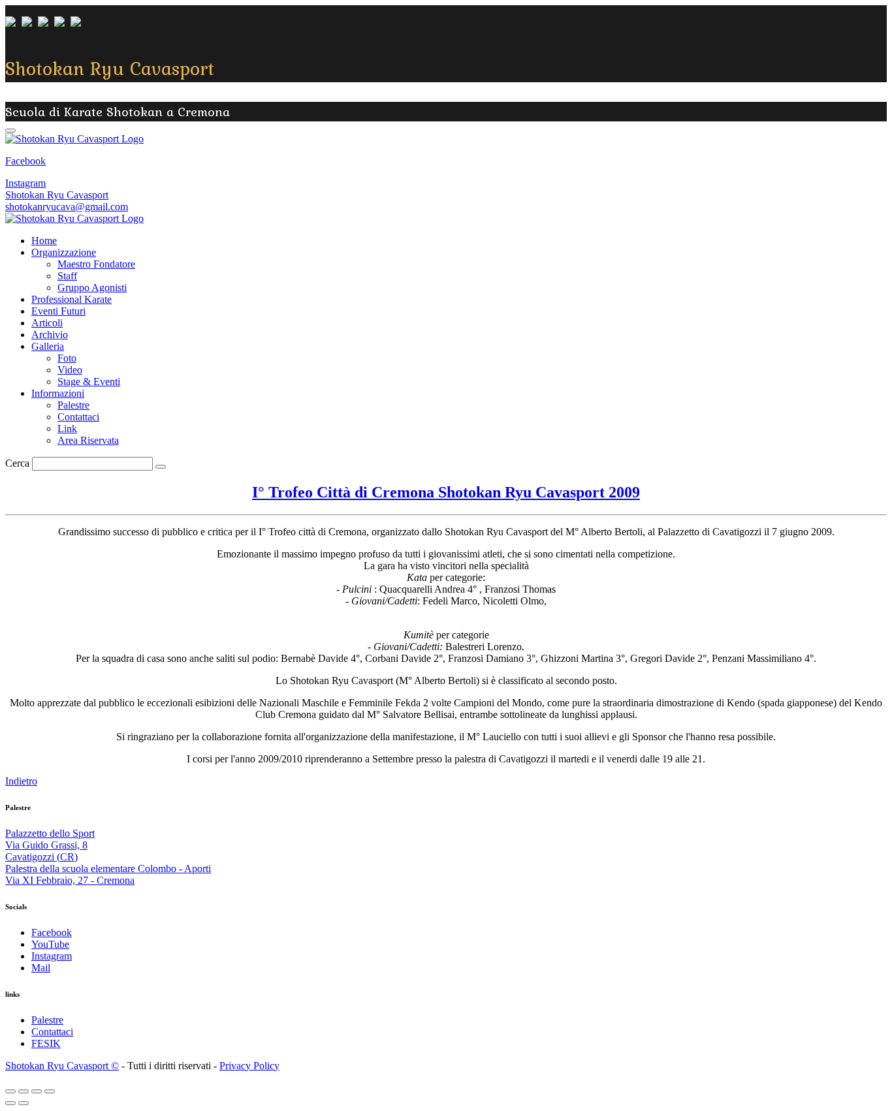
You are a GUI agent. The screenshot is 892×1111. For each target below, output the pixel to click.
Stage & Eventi (88, 381)
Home (44, 240)
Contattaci (78, 416)
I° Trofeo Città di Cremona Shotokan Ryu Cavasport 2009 (446, 492)
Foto (66, 358)
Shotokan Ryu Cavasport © (62, 1065)
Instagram (25, 183)
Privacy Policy (249, 1065)
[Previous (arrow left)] (10, 1103)
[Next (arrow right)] (23, 1103)
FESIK (46, 1043)
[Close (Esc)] (10, 1091)
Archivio (49, 334)
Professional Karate (71, 299)
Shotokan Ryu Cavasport (56, 194)
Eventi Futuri (58, 311)
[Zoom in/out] (49, 1091)
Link (67, 428)
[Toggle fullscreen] (36, 1091)
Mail (40, 967)
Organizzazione (63, 252)
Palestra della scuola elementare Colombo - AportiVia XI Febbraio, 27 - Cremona (108, 874)
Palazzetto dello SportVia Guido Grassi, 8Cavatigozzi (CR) (50, 845)
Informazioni (57, 393)
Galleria (47, 346)
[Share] (23, 1091)
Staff (67, 275)
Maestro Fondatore (96, 264)
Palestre (73, 405)
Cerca (17, 463)
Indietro (21, 781)
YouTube (50, 944)
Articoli (47, 322)
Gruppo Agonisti (92, 287)
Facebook (25, 160)
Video (69, 369)
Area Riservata (88, 440)
